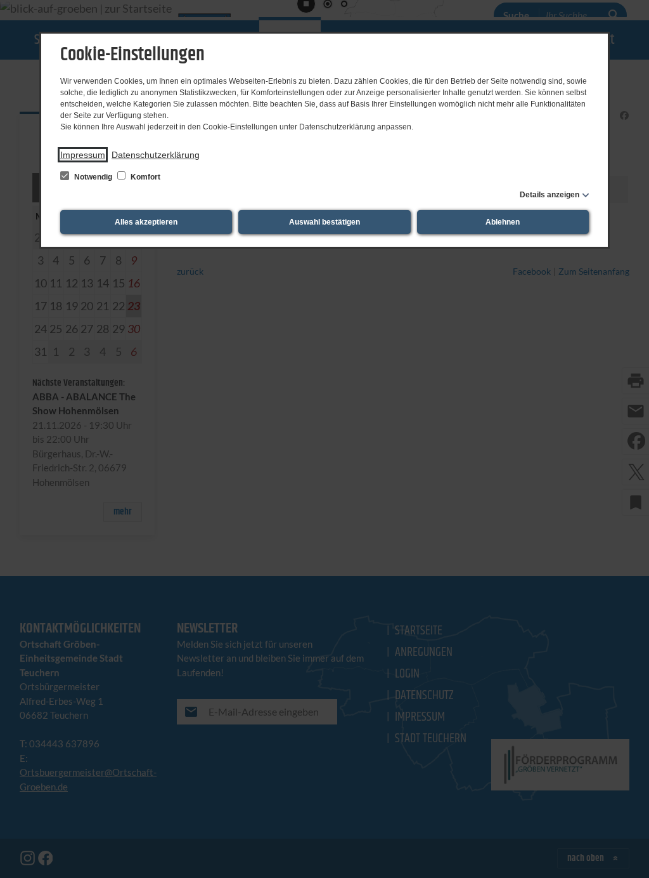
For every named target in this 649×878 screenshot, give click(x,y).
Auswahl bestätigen (324, 222)
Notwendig (93, 177)
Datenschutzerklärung (156, 155)
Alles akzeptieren (146, 222)
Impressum (82, 155)
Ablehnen (502, 222)
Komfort (144, 177)
